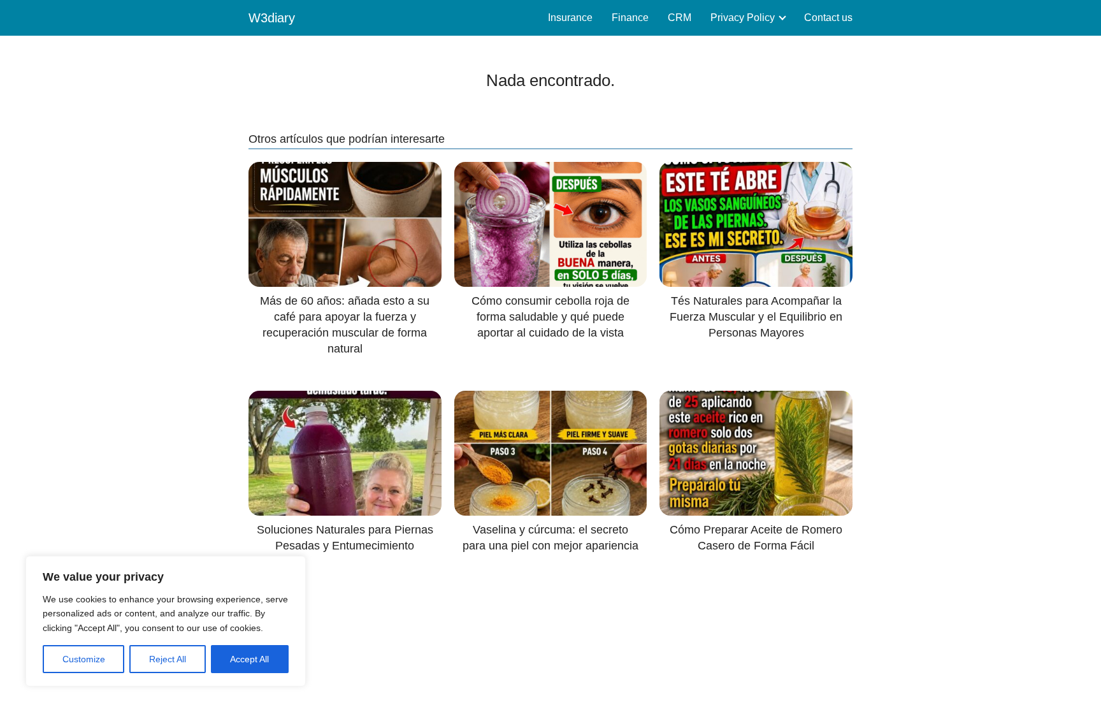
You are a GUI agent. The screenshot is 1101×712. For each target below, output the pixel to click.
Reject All (167, 659)
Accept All (249, 659)
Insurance (570, 17)
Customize (83, 659)
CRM (679, 17)
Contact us (828, 17)
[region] (165, 621)
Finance (630, 17)
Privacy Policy (742, 17)
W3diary (271, 18)
